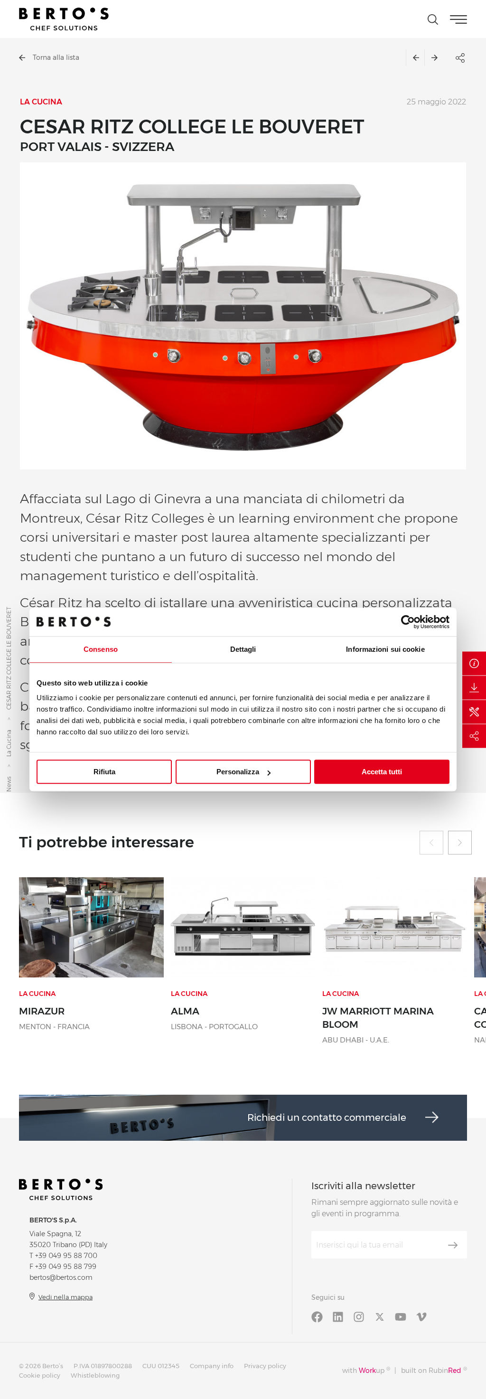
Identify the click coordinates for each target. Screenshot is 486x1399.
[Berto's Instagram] (358, 1316)
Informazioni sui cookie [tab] (385, 649)
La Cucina (8, 743)
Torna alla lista (56, 57)
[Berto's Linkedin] (338, 1316)
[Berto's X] (379, 1316)
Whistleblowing (95, 1375)
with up (366, 1370)
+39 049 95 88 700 (66, 1255)
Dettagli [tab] (243, 649)
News (8, 784)
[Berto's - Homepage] (64, 19)
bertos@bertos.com (61, 1277)
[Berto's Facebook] (317, 1316)
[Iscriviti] (453, 1245)
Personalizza (237, 772)
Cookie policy (39, 1375)
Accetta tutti (382, 772)
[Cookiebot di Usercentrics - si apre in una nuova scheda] (407, 622)
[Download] (474, 687)
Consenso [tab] (101, 649)
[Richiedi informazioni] (474, 663)
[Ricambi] (474, 711)
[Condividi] (474, 736)
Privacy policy (265, 1366)
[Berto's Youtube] (400, 1316)
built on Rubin (434, 1370)
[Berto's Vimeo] (421, 1316)
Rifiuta (104, 772)
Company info (212, 1366)
